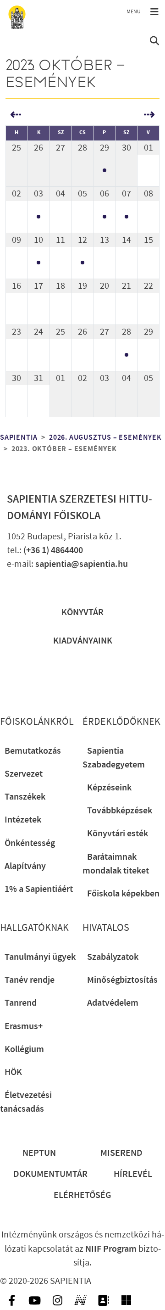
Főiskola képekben (123, 894)
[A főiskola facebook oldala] (11, 1300)
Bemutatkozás (33, 751)
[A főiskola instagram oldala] (57, 1300)
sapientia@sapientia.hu (81, 564)
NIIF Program (111, 1249)
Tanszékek (25, 797)
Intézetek (23, 820)
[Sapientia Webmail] (126, 1300)
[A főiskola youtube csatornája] (34, 1300)
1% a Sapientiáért (39, 889)
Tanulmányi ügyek (40, 957)
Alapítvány (25, 866)
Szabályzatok (112, 957)
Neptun (39, 1153)
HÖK (13, 1072)
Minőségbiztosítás (122, 980)
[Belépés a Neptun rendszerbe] (80, 1300)
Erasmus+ (24, 1026)
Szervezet (24, 774)
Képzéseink (109, 788)
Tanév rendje (30, 980)
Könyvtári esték (117, 834)
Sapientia (19, 437)
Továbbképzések (119, 811)
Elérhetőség (82, 1195)
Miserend (121, 1153)
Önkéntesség (30, 843)
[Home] (17, 17)
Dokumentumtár (50, 1174)
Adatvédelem (112, 1003)
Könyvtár (82, 612)
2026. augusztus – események (105, 437)
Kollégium (24, 1049)
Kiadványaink (82, 641)
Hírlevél (133, 1174)
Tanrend (21, 1003)
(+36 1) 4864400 (53, 550)
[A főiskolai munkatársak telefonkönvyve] (103, 1300)
